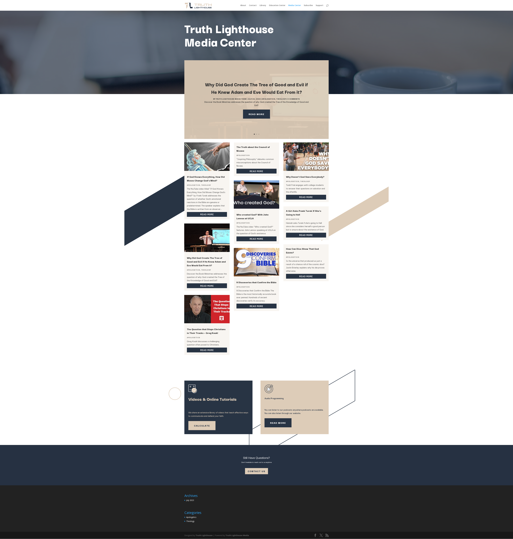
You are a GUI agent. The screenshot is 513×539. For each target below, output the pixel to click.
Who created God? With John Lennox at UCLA (252, 216)
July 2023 (190, 500)
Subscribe (308, 5)
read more (207, 214)
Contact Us (256, 471)
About (243, 5)
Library (263, 5)
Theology (281, 99)
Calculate (202, 425)
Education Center (277, 5)
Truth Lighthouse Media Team (231, 99)
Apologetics (268, 99)
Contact (253, 5)
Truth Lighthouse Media (237, 535)
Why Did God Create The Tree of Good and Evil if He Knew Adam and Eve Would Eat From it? (206, 261)
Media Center (294, 5)
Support (319, 5)
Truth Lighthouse (204, 535)
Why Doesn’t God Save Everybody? (305, 176)
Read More (256, 114)
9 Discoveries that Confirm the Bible (256, 282)
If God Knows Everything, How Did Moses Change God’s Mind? (206, 178)
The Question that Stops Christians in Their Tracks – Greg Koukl (206, 331)
